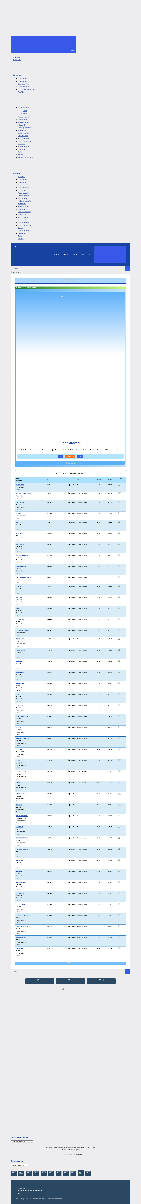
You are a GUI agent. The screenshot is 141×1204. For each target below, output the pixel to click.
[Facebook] (27, 16)
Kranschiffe (22, 204)
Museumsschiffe (23, 133)
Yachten (21, 154)
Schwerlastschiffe (24, 146)
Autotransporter (23, 78)
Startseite (55, 254)
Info (90, 254)
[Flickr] (27, 32)
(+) (20, 661)
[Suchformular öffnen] (110, 254)
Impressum (21, 1188)
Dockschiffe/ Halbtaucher (26, 89)
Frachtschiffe (22, 119)
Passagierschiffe (23, 138)
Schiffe (65, 254)
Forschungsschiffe (24, 117)
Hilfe (18, 1193)
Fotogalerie (17, 75)
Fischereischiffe (23, 107)
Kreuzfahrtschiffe (23, 122)
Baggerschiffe (22, 81)
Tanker (20, 152)
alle (61, 456)
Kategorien (17, 173)
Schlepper (21, 144)
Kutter (25, 111)
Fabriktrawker (70, 456)
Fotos (75, 254)
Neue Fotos (17, 60)
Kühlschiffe (22, 125)
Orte (82, 254)
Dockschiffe (22, 190)
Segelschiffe (22, 149)
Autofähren (21, 92)
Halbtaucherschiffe (24, 201)
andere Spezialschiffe (25, 157)
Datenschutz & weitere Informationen (29, 1191)
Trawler (25, 113)
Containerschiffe (23, 86)
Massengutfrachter (24, 128)
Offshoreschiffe (23, 136)
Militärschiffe (22, 130)
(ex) (23, 493)
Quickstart (16, 57)
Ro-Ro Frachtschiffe (25, 141)
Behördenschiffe (23, 84)
